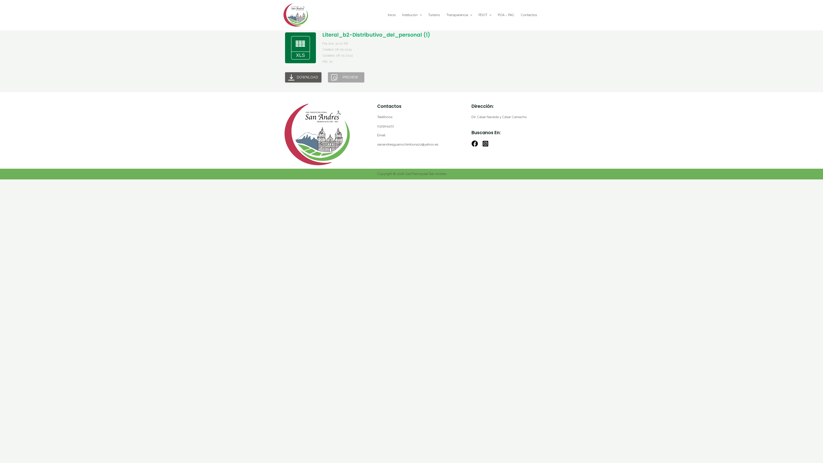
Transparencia (457, 15)
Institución (410, 15)
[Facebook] (475, 143)
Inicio (392, 15)
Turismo (434, 15)
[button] (420, 15)
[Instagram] (485, 143)
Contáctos (529, 15)
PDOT (483, 15)
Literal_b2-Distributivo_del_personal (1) (376, 34)
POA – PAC (506, 15)
